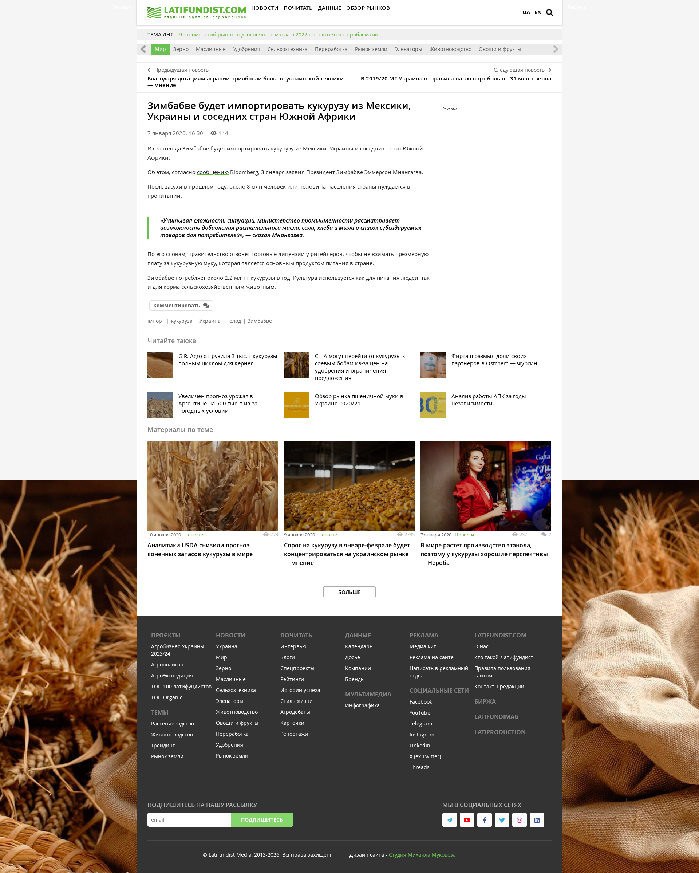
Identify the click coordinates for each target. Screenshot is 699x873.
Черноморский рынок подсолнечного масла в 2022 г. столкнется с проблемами (278, 34)
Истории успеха (300, 690)
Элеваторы (408, 49)
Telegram (421, 723)
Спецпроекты (297, 668)
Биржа (485, 701)
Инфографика (362, 705)
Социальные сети (439, 691)
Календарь (358, 646)
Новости (194, 534)
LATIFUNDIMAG (496, 717)
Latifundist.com (500, 635)
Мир (160, 49)
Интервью (293, 646)
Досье (352, 657)
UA (526, 12)
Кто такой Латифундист (503, 657)
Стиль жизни (296, 700)
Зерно (181, 49)
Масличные (211, 49)
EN (538, 12)
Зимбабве (260, 320)
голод (234, 320)
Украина (210, 320)
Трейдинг (163, 745)
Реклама (424, 635)
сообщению (213, 172)
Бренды (355, 679)
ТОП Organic (166, 697)
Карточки (292, 722)
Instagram (422, 734)
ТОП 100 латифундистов (181, 686)
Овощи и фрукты (500, 49)
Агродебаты (295, 711)
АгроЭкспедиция (172, 675)
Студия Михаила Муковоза (422, 854)
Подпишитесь (262, 819)
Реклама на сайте (432, 657)
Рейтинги (292, 679)
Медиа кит (423, 646)
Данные (358, 635)
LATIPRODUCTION (500, 732)
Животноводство (450, 49)
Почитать (296, 635)
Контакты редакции (499, 686)
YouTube (420, 712)
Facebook (421, 701)
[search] (550, 12)
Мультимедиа (368, 694)
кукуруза (182, 320)
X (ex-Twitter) (425, 756)
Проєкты (166, 635)
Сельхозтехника (288, 49)
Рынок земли (371, 49)
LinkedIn (420, 745)
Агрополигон (167, 664)
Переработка (331, 49)
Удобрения (246, 49)
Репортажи (294, 733)
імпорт (156, 320)
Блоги (287, 657)
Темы (160, 712)
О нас (481, 646)
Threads (420, 767)
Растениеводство (172, 723)
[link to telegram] (449, 820)
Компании (358, 668)
